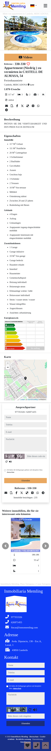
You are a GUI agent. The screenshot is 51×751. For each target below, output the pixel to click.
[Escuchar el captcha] (10, 461)
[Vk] (33, 105)
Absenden (25, 480)
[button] (5, 545)
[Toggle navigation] (45, 5)
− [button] (8, 367)
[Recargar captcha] (6, 461)
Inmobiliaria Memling (19, 737)
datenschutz (10, 472)
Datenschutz (34, 737)
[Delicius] (28, 105)
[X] (22, 105)
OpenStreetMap (32, 399)
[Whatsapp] (38, 105)
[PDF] (12, 105)
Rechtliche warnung (23, 739)
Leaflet (22, 399)
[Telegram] (6, 109)
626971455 (31, 412)
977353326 (20, 412)
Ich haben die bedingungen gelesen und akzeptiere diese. (25, 471)
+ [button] (8, 363)
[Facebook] (17, 105)
